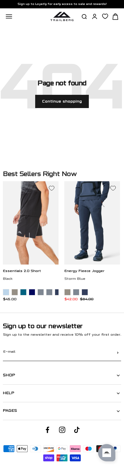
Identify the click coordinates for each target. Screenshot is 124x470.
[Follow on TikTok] (77, 430)
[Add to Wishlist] (52, 188)
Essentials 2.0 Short (22, 271)
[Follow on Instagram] (62, 430)
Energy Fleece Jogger (84, 271)
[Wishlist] (105, 16)
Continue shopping (62, 101)
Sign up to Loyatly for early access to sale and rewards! (62, 4)
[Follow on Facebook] (47, 430)
